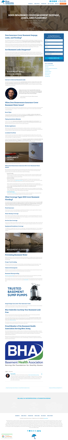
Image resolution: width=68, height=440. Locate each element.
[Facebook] (41, 374)
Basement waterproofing (9, 275)
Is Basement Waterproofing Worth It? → (56, 387)
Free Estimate (50, 415)
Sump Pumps (47, 74)
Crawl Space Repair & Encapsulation (51, 68)
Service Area (37, 415)
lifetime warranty (13, 320)
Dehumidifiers (47, 69)
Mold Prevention (48, 73)
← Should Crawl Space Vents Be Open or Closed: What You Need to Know (17, 387)
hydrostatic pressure (18, 180)
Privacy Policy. (46, 418)
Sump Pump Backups (11, 191)
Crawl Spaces (23, 415)
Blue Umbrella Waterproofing (34, 374)
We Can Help (43, 415)
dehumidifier (26, 279)
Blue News (46, 66)
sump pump (14, 192)
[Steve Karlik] (8, 375)
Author (7, 371)
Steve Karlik (35, 20)
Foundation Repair (48, 71)
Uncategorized (47, 76)
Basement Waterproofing (35, 22)
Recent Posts (11, 371)
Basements (17, 415)
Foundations (30, 415)
